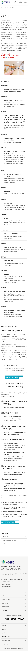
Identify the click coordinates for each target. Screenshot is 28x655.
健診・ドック (5, 603)
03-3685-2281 (13, 383)
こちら (6, 57)
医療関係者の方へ (6, 606)
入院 (3, 595)
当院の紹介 (4, 610)
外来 (3, 592)
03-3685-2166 (13, 387)
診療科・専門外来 (6, 599)
